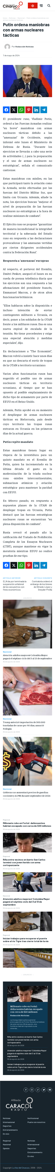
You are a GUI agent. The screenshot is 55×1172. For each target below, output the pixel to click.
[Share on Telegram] (43, 109)
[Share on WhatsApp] (21, 109)
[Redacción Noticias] (8, 47)
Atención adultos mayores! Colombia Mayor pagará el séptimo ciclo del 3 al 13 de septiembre (26, 901)
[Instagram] (32, 1090)
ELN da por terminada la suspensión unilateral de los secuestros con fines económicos (14, 585)
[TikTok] (38, 1090)
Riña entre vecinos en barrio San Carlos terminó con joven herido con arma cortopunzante (24, 862)
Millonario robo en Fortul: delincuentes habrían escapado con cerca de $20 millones (27, 824)
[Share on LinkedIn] (36, 109)
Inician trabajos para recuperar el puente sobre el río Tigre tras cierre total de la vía (25, 939)
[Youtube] (50, 1090)
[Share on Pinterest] (28, 109)
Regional (6, 820)
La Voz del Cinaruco (20, 1167)
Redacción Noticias (19, 1015)
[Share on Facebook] (6, 109)
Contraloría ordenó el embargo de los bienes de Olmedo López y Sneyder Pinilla (41, 585)
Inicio (5, 18)
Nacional (6, 896)
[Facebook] (26, 1090)
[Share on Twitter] (13, 109)
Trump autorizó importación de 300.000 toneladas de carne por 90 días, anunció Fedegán (24, 725)
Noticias (12, 18)
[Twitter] (44, 1090)
